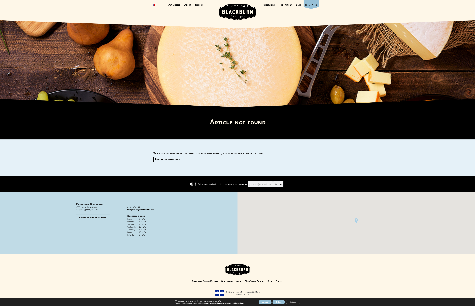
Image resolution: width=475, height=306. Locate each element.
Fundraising (269, 5)
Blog (298, 5)
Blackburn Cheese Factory (204, 281)
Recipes (199, 5)
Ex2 (248, 294)
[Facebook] (195, 185)
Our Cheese (174, 5)
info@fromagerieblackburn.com (140, 209)
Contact (279, 281)
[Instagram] (191, 185)
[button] (356, 220)
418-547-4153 (133, 207)
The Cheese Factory (254, 281)
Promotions (311, 5)
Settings (293, 302)
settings (240, 303)
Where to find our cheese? (93, 218)
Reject (278, 302)
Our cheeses (227, 281)
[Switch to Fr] (154, 5)
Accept (265, 302)
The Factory (286, 5)
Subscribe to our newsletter (236, 184)
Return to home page (167, 159)
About (187, 5)
